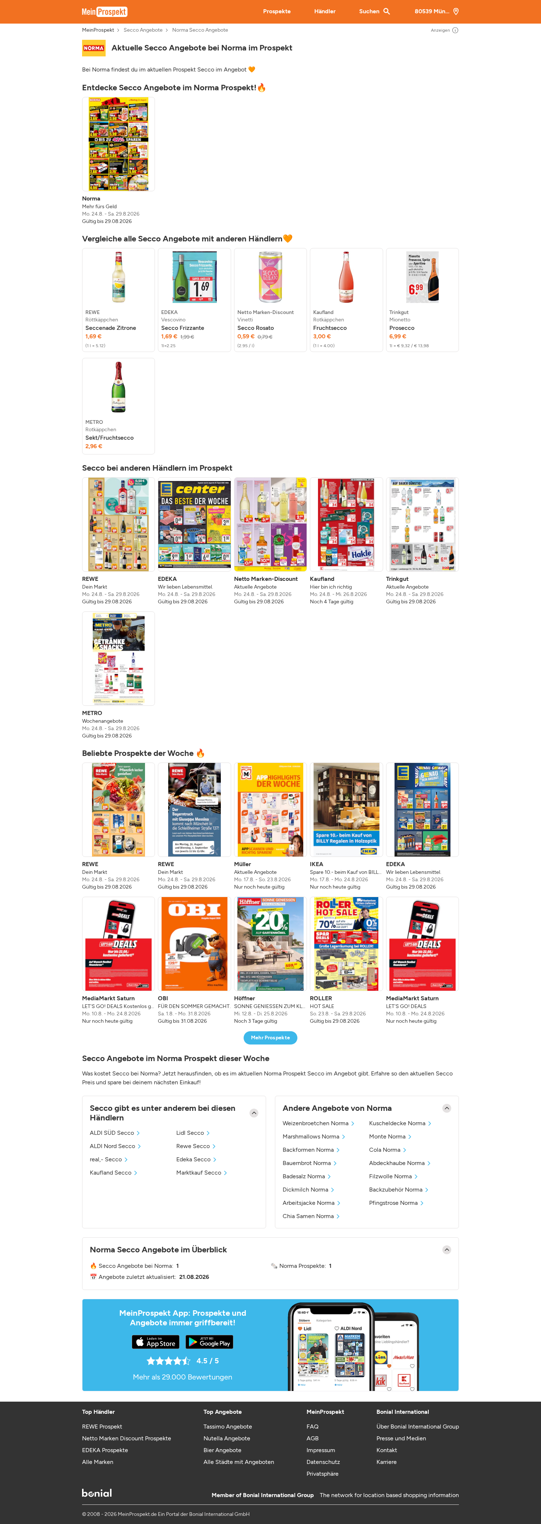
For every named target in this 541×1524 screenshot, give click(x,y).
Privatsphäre (323, 1473)
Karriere (386, 1461)
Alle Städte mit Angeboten (239, 1461)
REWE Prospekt (102, 1426)
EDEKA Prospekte (105, 1450)
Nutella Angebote (227, 1438)
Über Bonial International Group (417, 1426)
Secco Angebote (143, 30)
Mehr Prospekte (270, 1038)
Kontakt (386, 1450)
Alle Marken (97, 1461)
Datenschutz (323, 1461)
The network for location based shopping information (389, 1495)
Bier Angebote (222, 1450)
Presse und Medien (401, 1438)
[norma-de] (94, 48)
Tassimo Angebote (228, 1426)
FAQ (312, 1426)
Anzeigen (440, 30)
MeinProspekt (98, 30)
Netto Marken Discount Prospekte (126, 1438)
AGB (313, 1438)
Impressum (321, 1450)
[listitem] (118, 161)
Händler (325, 11)
